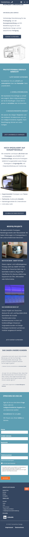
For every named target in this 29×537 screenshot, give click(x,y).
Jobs (4, 505)
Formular (20, 83)
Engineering (5, 490)
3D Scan (4, 492)
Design (4, 494)
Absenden (5, 478)
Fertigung (5, 496)
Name (3, 429)
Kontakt (5, 501)
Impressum (9, 527)
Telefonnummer (6, 455)
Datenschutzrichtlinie (8, 472)
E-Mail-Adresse (6, 436)
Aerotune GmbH (22, 366)
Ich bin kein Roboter (9, 463)
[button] (21, 2)
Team (4, 503)
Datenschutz (19, 527)
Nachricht (5, 442)
